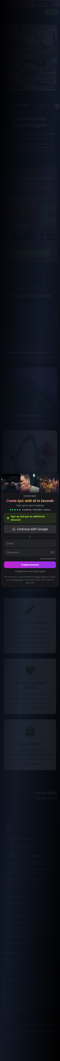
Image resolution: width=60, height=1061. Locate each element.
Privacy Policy (40, 576)
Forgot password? (48, 558)
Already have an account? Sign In (30, 571)
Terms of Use (17, 579)
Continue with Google (32, 529)
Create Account (30, 564)
